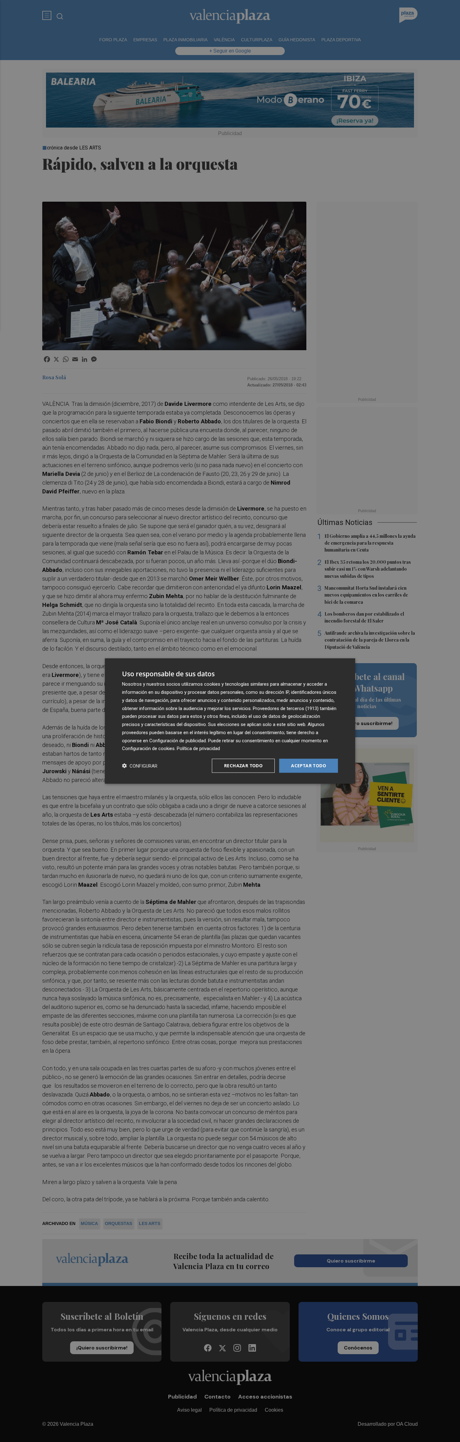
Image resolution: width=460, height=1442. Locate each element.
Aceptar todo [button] (308, 766)
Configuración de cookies (148, 748)
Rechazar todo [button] (243, 766)
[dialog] (230, 721)
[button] (139, 765)
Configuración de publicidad (177, 740)
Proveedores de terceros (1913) (286, 708)
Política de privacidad (198, 748)
